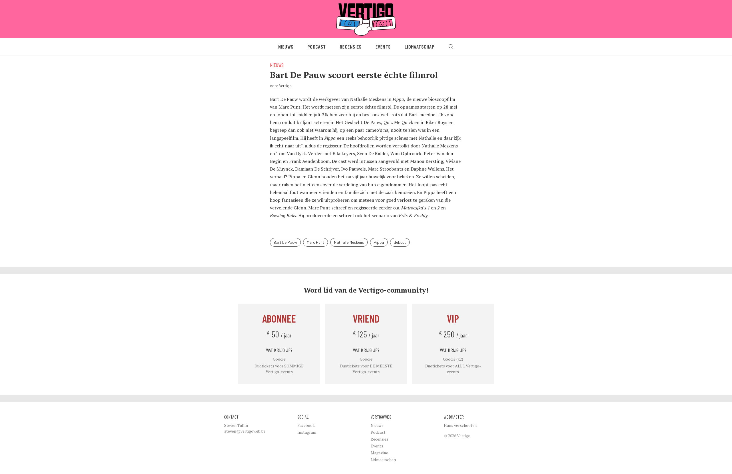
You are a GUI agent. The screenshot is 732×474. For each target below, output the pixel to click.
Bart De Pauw (285, 242)
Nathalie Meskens (349, 242)
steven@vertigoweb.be (245, 431)
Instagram (306, 432)
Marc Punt (315, 242)
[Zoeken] (451, 46)
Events (383, 46)
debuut (400, 242)
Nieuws (286, 46)
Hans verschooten (460, 425)
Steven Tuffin (236, 425)
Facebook (306, 425)
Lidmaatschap (419, 46)
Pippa (379, 242)
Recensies (351, 46)
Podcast (316, 46)
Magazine (379, 452)
